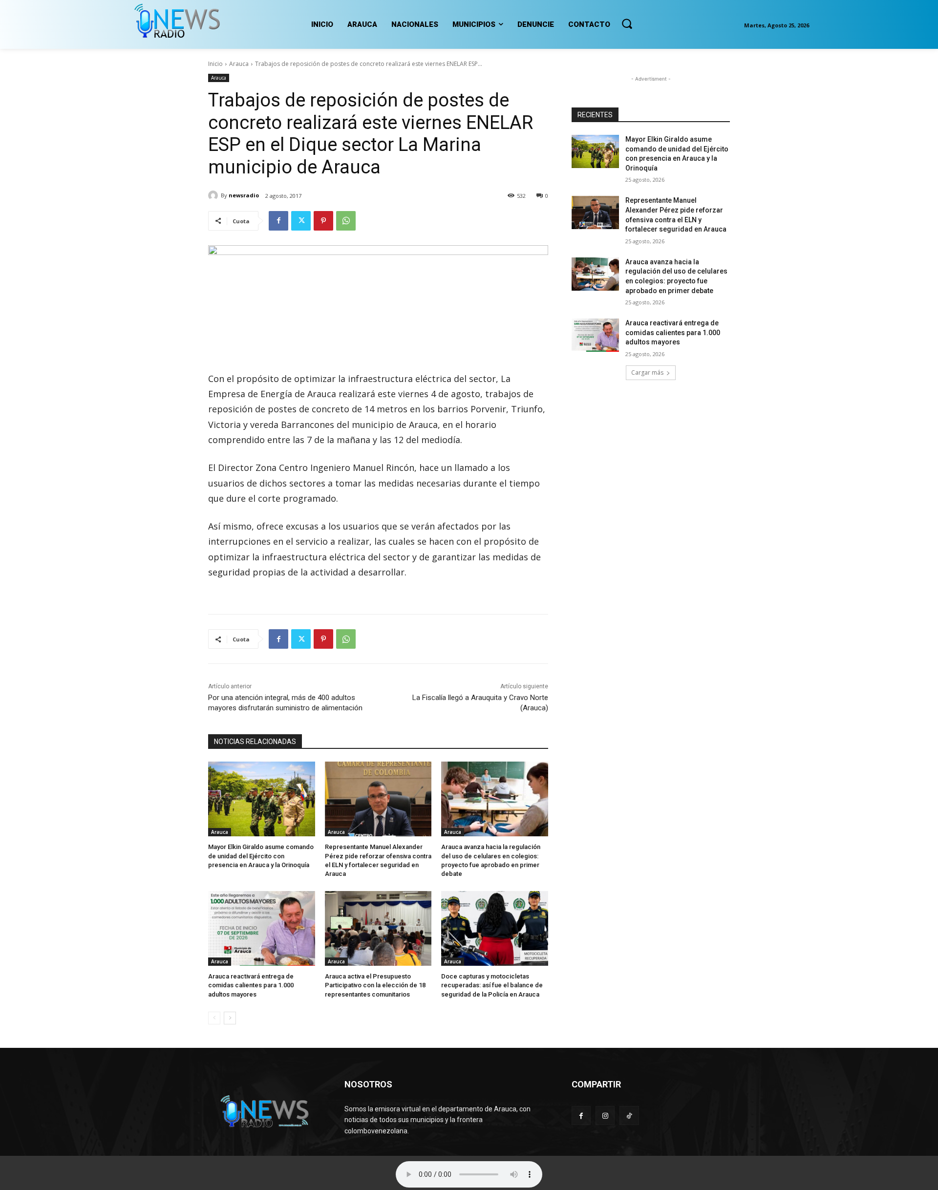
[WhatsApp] (346, 221)
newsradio (244, 195)
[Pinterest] (323, 221)
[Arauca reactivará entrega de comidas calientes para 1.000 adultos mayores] (261, 928)
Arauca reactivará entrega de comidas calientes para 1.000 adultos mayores (251, 985)
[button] (627, 23)
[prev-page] (214, 1018)
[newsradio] (214, 195)
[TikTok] (629, 1115)
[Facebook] (278, 221)
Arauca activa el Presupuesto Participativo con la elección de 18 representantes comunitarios (375, 985)
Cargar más (647, 372)
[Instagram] (605, 1115)
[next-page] (230, 1018)
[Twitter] (301, 221)
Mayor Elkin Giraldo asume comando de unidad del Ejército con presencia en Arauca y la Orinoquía (261, 855)
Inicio (215, 64)
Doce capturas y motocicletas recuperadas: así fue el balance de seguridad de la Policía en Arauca (492, 985)
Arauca (239, 64)
